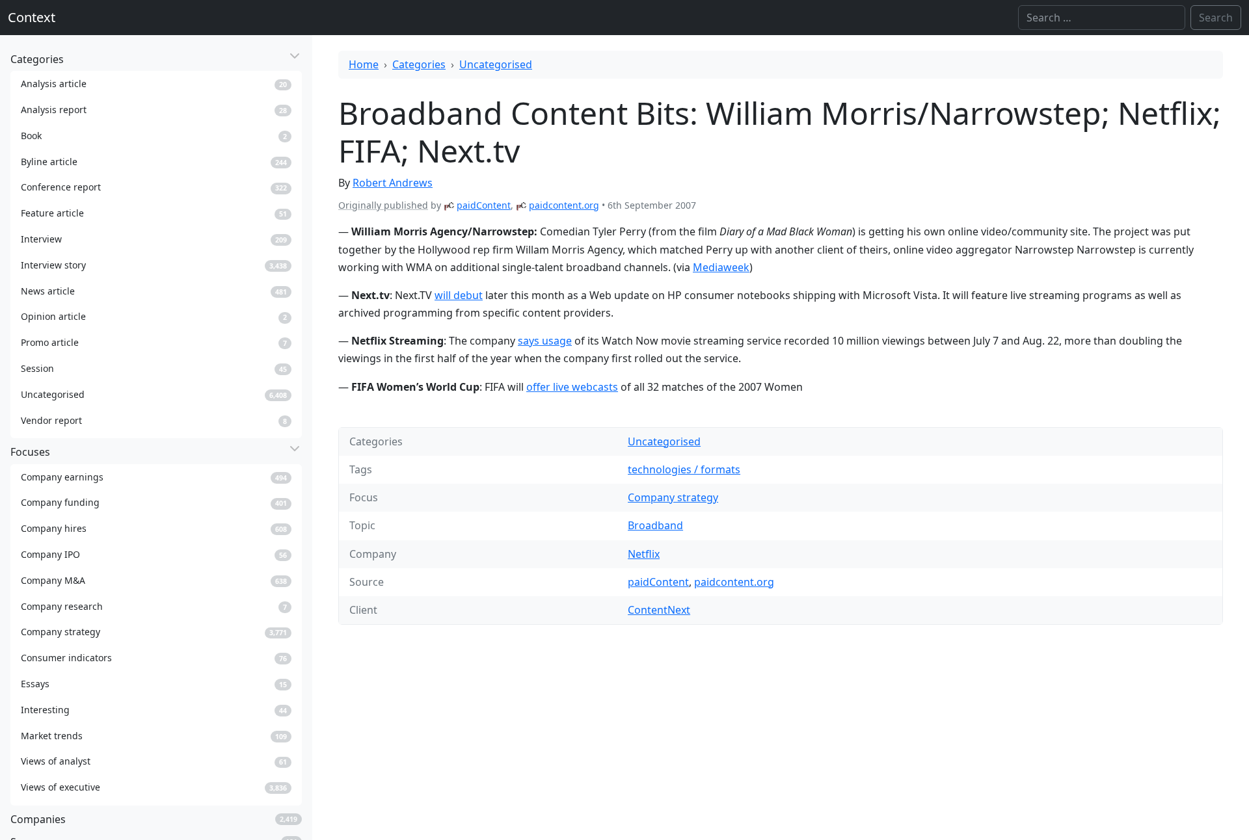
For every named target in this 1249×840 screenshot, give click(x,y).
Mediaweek (721, 267)
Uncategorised (495, 64)
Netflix (644, 554)
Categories (419, 64)
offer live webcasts (572, 387)
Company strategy (673, 497)
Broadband (655, 525)
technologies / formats (684, 469)
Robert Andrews (393, 183)
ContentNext (659, 610)
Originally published (383, 205)
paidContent (484, 205)
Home (364, 64)
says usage (545, 341)
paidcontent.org (564, 205)
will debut (459, 295)
